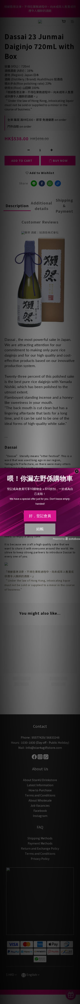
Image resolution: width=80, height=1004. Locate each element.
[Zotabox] (77, 532)
